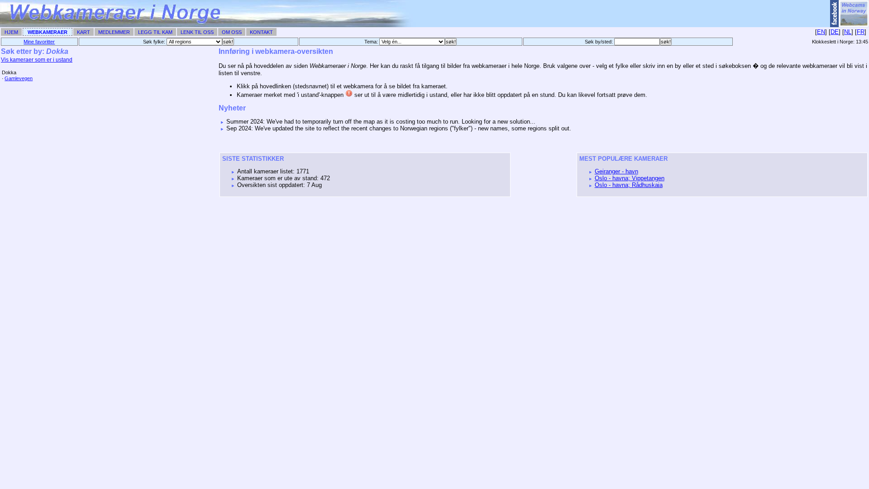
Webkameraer (47, 32)
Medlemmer (114, 32)
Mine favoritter (39, 41)
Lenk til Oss (197, 32)
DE (835, 32)
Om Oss (232, 32)
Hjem (11, 32)
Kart (83, 32)
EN (821, 32)
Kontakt (261, 32)
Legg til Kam (155, 32)
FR (860, 32)
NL (847, 32)
